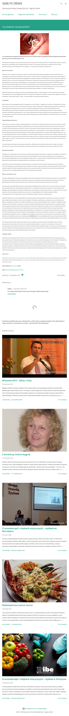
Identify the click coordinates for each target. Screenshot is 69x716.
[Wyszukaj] (61, 3)
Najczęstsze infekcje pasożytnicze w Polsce (14, 269)
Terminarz (43, 14)
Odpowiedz (12, 294)
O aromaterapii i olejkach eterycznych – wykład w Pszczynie (34, 679)
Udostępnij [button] (61, 275)
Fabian (10, 289)
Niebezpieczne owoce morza (17, 605)
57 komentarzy (16, 624)
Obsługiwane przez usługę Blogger (36, 708)
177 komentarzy (16, 474)
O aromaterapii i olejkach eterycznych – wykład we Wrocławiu (29, 530)
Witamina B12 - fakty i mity (17, 380)
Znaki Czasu (13, 265)
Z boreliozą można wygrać (16, 454)
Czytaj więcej (62, 400)
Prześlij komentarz (18, 550)
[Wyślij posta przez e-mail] (22, 275)
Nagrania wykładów (26, 14)
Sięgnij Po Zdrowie (12, 3)
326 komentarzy (16, 400)
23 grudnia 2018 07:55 (20, 289)
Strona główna (8, 14)
